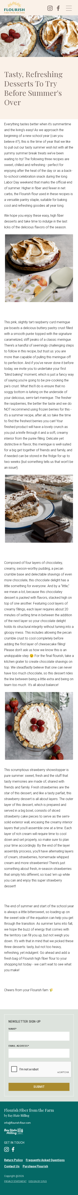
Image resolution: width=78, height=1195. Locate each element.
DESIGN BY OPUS (37, 1181)
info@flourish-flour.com (17, 1122)
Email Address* (19, 1046)
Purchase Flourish (35, 1166)
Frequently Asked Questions (45, 1160)
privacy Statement (15, 1181)
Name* (13, 1029)
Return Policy (13, 1160)
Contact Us (12, 1166)
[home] (22, 7)
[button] (69, 8)
